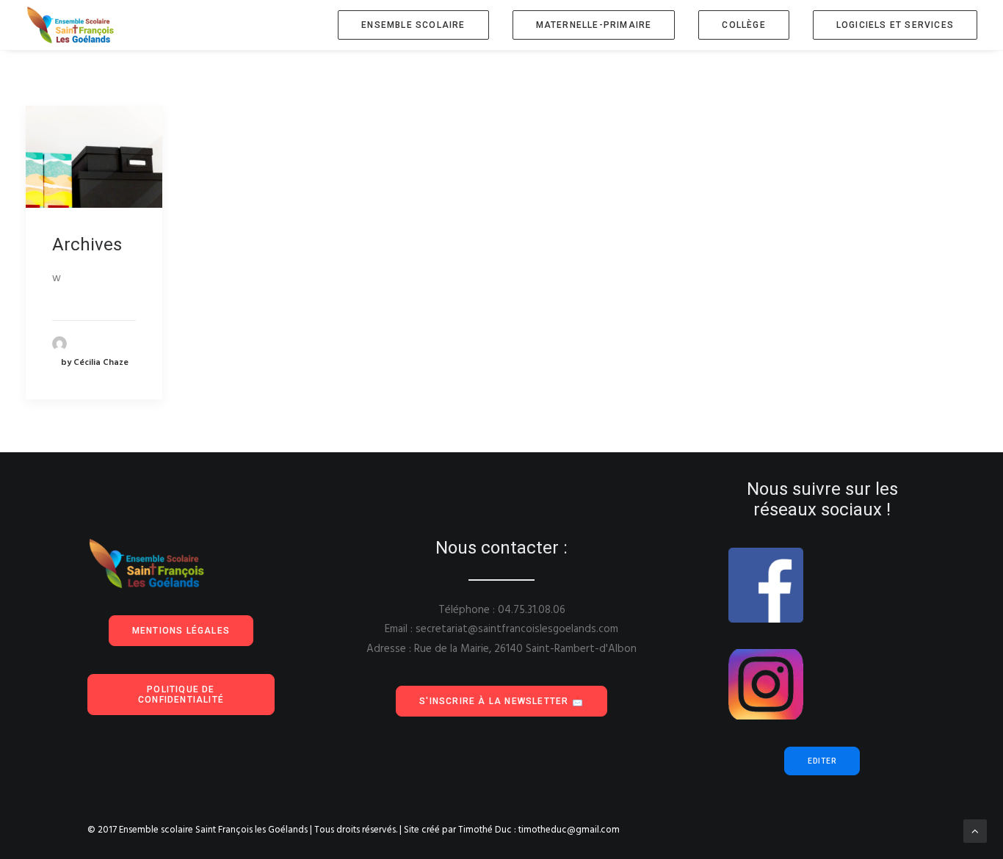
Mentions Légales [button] (181, 631)
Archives (87, 244)
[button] (94, 157)
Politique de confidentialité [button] (181, 694)
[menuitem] (418, 25)
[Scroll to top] (975, 831)
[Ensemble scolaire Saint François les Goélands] (80, 25)
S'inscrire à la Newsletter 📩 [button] (501, 701)
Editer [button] (822, 761)
